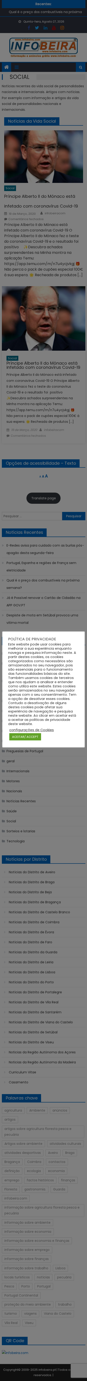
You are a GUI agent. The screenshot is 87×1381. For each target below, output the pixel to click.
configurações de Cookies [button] (31, 730)
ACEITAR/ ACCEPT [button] (25, 737)
